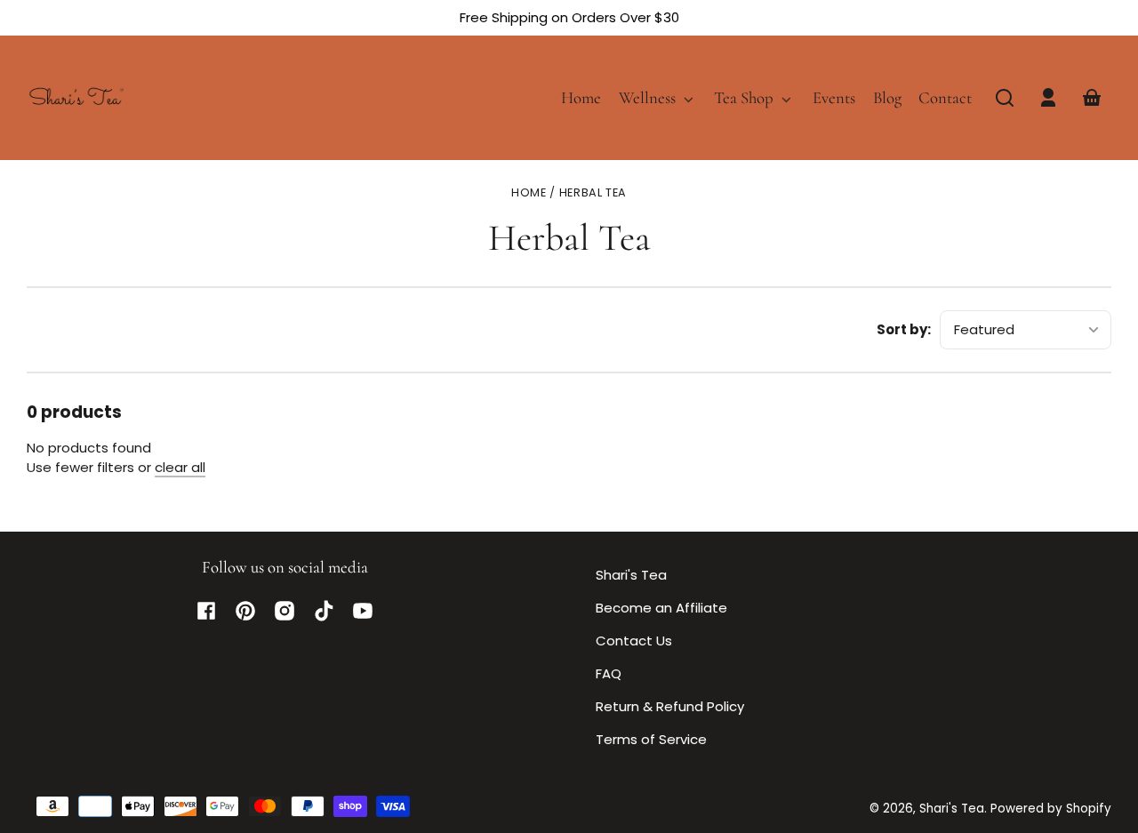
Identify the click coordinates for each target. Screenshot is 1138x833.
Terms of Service (651, 739)
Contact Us (634, 640)
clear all (180, 467)
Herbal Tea (593, 193)
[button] (1004, 97)
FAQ (608, 673)
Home (529, 193)
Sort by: (904, 329)
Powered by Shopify (1050, 808)
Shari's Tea (631, 574)
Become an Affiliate (661, 607)
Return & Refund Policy (670, 706)
